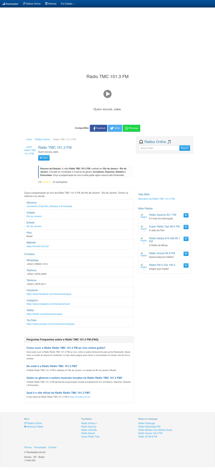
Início (29, 139)
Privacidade (40, 447)
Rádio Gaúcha (88, 426)
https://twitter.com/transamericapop (44, 314)
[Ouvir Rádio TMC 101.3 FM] (30, 151)
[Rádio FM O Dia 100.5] (144, 266)
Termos (28, 447)
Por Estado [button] (67, 3)
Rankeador (11, 4)
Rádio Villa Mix (89, 430)
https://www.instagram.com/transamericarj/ (48, 303)
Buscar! (184, 148)
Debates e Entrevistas (60, 206)
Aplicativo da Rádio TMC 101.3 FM (156, 198)
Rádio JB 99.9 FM (147, 436)
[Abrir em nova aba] (107, 93)
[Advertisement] (107, 33)
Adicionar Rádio (34, 426)
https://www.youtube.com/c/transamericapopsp (50, 324)
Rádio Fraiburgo (146, 423)
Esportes (43, 206)
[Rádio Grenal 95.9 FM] (144, 255)
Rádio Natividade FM (149, 426)
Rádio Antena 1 (89, 423)
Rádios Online (33, 3)
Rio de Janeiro (34, 216)
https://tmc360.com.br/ (37, 246)
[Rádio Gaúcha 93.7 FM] (144, 216)
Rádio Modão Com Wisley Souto (155, 430)
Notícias (51, 3)
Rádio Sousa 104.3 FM (150, 433)
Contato (52, 447)
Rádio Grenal (88, 433)
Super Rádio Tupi (90, 436)
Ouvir (45, 157)
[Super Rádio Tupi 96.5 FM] (144, 228)
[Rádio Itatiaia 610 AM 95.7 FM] (144, 240)
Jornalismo (32, 206)
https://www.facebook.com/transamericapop (48, 294)
